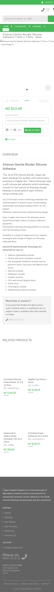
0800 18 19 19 (43, 10)
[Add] (14, 130)
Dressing (37, 26)
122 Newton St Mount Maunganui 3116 (11, 570)
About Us (9, 531)
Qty (20, 130)
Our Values (10, 522)
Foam (5, 29)
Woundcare (20, 26)
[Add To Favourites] (46, 130)
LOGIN (49, 2)
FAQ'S (8, 513)
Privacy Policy (10, 584)
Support (45, 584)
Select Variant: (11, 115)
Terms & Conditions (29, 584)
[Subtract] (7, 130)
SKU (7, 101)
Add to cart (33, 130)
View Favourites (47, 9)
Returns (9, 517)
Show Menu (4, 9)
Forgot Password (13, 547)
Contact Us (10, 535)
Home (5, 26)
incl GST (44, 101)
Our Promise (11, 526)
